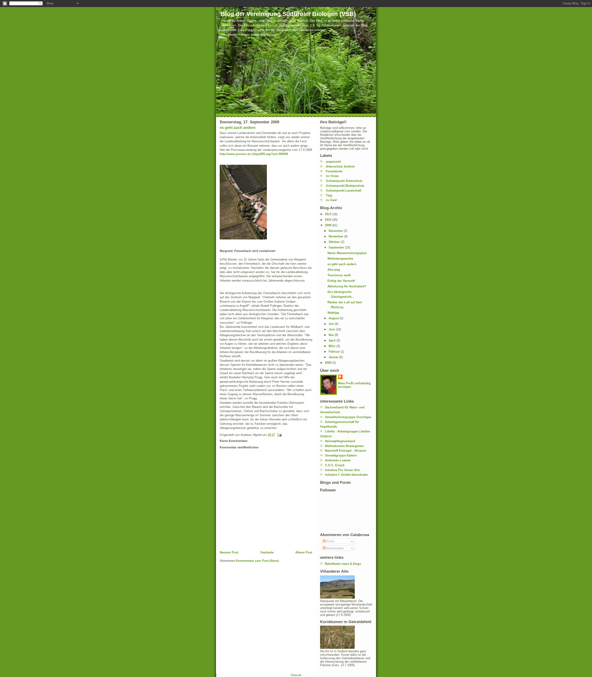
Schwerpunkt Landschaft (343, 190)
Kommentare (335, 548)
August (334, 318)
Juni (332, 329)
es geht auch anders (238, 128)
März (332, 346)
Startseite (267, 552)
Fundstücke (334, 171)
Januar (334, 357)
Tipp (329, 195)
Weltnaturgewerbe (340, 258)
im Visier (332, 176)
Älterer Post (303, 552)
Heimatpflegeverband (340, 441)
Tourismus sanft (339, 275)
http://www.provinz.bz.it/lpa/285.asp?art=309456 (254, 154)
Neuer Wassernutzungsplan (347, 253)
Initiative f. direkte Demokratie (346, 474)
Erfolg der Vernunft (341, 281)
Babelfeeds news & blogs (343, 563)
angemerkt (333, 161)
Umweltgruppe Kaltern (341, 455)
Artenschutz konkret (340, 166)
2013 (328, 214)
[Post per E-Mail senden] (279, 435)
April (332, 340)
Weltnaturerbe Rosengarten (344, 446)
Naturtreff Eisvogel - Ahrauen (345, 450)
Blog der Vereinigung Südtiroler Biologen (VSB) (288, 13)
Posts (330, 541)
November (336, 236)
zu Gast (331, 200)
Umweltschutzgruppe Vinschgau (348, 417)
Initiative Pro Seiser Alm (342, 470)
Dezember (336, 231)
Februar (335, 351)
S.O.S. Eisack (335, 465)
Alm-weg (333, 269)
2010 (328, 219)
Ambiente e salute (338, 460)
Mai (332, 335)
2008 (328, 362)
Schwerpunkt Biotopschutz (345, 185)
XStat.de (296, 675)
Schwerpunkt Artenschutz (344, 181)
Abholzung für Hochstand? (346, 286)
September (337, 247)
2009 (328, 225)
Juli (332, 324)
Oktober (335, 242)
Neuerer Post (229, 552)
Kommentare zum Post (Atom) (257, 560)
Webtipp (333, 312)
